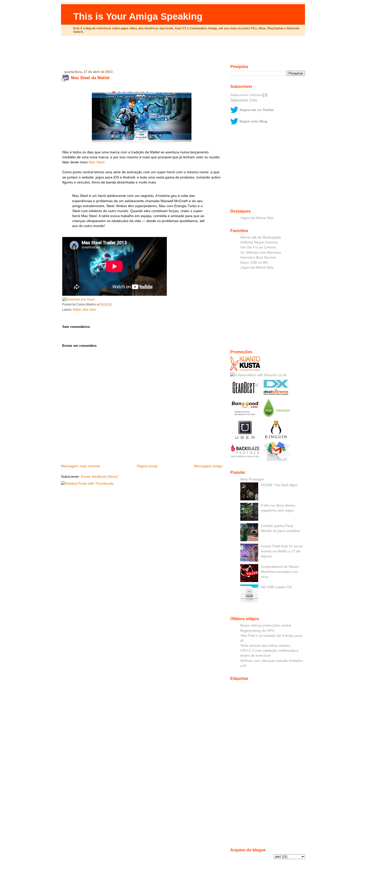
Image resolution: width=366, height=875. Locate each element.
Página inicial (147, 466)
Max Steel (96, 162)
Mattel (77, 309)
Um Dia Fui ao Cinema (258, 247)
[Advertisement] (183, 52)
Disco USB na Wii (254, 262)
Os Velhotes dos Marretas (260, 252)
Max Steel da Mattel (90, 77)
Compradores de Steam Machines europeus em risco (280, 572)
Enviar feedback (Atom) (99, 476)
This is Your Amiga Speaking (137, 16)
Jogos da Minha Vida (256, 218)
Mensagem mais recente (80, 466)
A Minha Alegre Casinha (259, 242)
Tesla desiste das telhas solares (265, 645)
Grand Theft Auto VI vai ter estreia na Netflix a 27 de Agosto (282, 551)
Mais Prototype (252, 479)
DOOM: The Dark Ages (279, 485)
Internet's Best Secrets (258, 257)
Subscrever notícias (245, 95)
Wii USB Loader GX (276, 587)
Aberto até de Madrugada (260, 237)
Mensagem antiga (208, 466)
